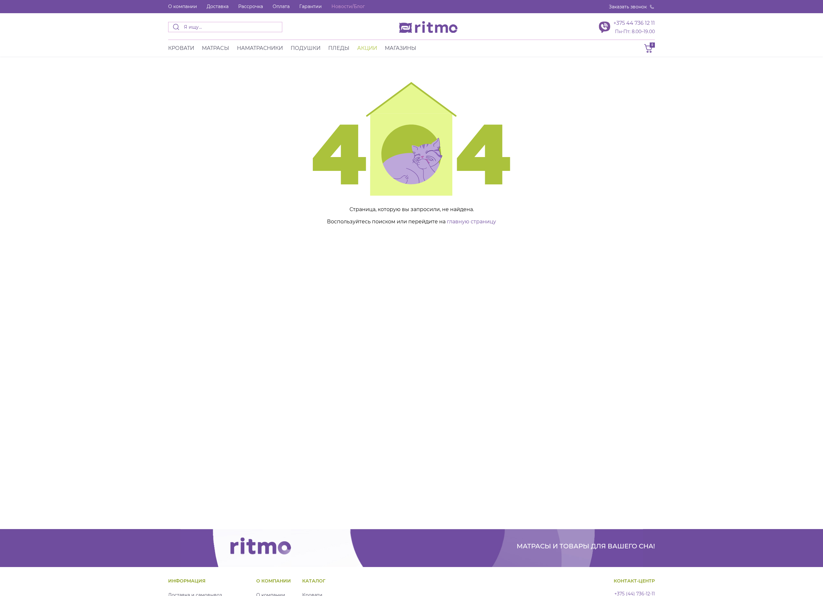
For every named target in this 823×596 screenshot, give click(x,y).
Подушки (306, 48)
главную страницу (471, 222)
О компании (182, 6)
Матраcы (215, 48)
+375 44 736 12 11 (634, 23)
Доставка (218, 6)
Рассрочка (250, 6)
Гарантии (310, 6)
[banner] (428, 27)
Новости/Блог (348, 6)
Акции (367, 48)
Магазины (400, 48)
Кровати (181, 48)
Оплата (281, 6)
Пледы (338, 48)
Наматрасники (260, 48)
